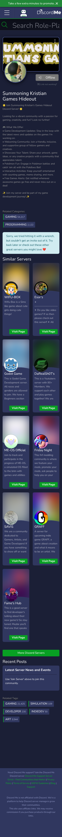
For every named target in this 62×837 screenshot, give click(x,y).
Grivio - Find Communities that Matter (26, 779)
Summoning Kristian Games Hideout (24, 96)
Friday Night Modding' (43, 452)
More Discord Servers (31, 653)
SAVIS (8, 526)
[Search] (4, 25)
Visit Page (18, 331)
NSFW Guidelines (40, 783)
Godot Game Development (13, 376)
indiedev (40, 711)
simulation (41, 704)
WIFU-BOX (12, 297)
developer (15, 711)
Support (31, 786)
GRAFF (39, 526)
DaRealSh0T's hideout (44, 376)
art (11, 719)
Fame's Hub (12, 603)
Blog (53, 783)
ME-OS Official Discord (14, 452)
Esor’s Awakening (42, 299)
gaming (15, 704)
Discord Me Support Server (38, 776)
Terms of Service (21, 783)
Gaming (15, 217)
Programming (19, 225)
